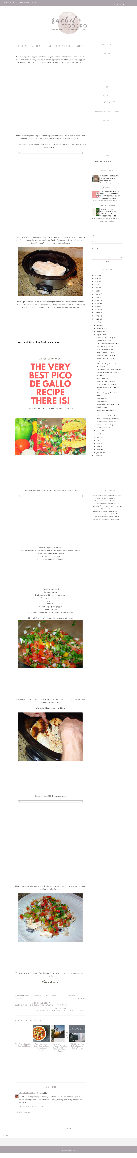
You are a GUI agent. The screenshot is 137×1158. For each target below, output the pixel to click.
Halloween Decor (102, 398)
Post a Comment (23, 1112)
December (100, 325)
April (99, 443)
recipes (71, 996)
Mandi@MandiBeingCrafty (30, 1093)
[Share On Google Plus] (84, 998)
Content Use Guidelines (27, 3)
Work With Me (9, 3)
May (98, 440)
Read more (112, 188)
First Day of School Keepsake (106, 422)
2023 (96, 285)
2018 (96, 300)
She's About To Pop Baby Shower (107, 419)
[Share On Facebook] (81, 998)
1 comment (18, 999)
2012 (96, 319)
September (100, 335)
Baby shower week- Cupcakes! (106, 416)
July (98, 434)
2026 (97, 275)
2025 (97, 279)
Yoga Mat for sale (102, 378)
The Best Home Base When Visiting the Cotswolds (109, 178)
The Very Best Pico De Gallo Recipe (108, 370)
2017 (96, 303)
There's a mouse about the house (107, 343)
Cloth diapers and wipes (104, 349)
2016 (96, 307)
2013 (96, 316)
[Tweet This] (79, 998)
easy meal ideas (43, 996)
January (99, 453)
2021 (96, 291)
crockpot (29, 996)
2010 (96, 456)
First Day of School (103, 428)
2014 (96, 313)
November (100, 328)
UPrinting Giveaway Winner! (106, 384)
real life (62, 996)
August (99, 431)
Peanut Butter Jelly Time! (105, 352)
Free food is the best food (105, 346)
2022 (97, 288)
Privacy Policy (7, 1135)
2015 (96, 310)
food (54, 996)
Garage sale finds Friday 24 (105, 425)
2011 (96, 322)
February (100, 450)
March (99, 446)
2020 (97, 294)
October (99, 331)
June (98, 437)
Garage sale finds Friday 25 (105, 381)
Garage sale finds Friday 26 (105, 355)
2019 (96, 297)
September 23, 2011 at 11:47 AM (31, 1106)
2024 (97, 282)
